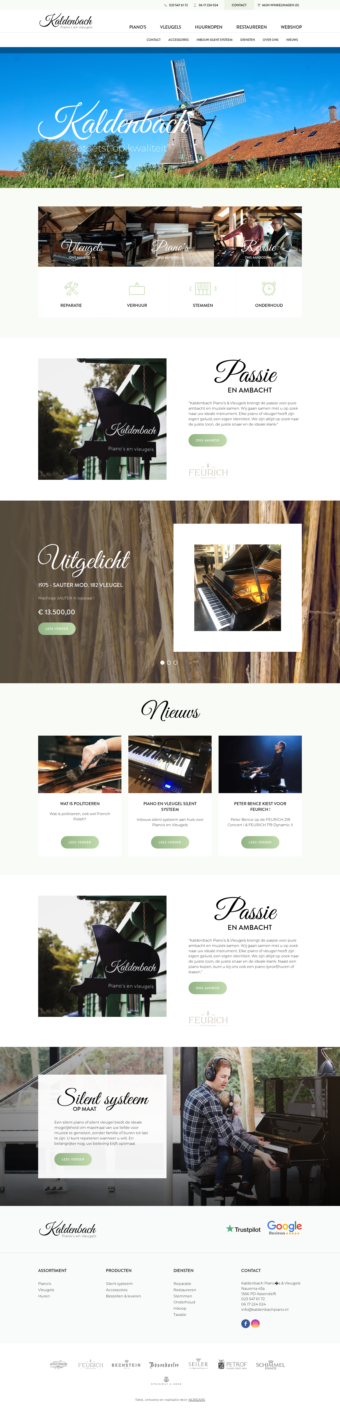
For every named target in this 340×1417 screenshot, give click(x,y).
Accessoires (178, 39)
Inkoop (179, 1308)
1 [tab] (162, 663)
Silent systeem (119, 1283)
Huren (44, 1296)
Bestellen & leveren (123, 1296)
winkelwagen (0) (280, 5)
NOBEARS (197, 1400)
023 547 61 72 (178, 5)
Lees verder (57, 628)
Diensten (247, 39)
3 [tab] (175, 663)
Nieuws (292, 39)
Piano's (137, 27)
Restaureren (251, 27)
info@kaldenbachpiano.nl (264, 1309)
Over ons (270, 39)
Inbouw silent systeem (214, 39)
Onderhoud (184, 1302)
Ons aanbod (207, 440)
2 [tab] (169, 663)
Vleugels (170, 27)
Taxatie (179, 1314)
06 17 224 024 (208, 5)
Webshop (291, 27)
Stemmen (182, 1296)
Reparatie (182, 1283)
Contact (239, 5)
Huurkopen (209, 27)
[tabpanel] (170, 588)
